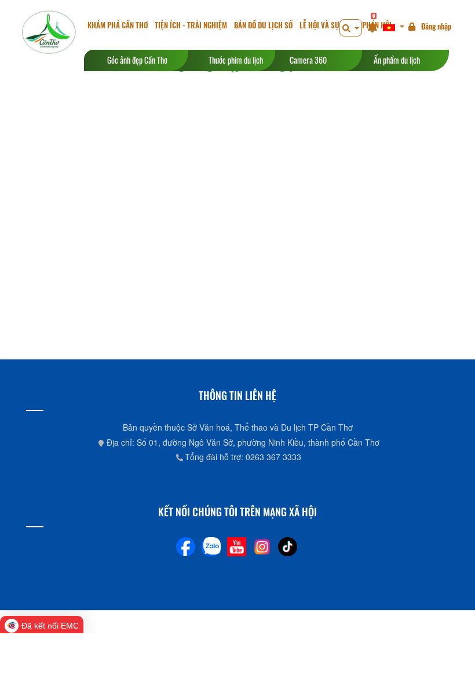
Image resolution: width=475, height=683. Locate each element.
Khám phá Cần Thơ (117, 25)
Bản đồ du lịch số (263, 25)
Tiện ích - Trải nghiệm (191, 25)
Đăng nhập (436, 26)
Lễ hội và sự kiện (327, 25)
